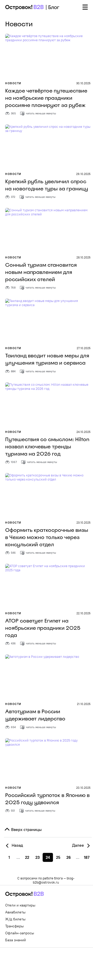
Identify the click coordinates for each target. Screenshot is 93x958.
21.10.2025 (83, 704)
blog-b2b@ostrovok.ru (53, 880)
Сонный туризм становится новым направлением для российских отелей (41, 272)
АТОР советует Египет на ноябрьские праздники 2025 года (42, 627)
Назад (17, 845)
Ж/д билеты (15, 919)
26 (68, 857)
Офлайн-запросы (19, 933)
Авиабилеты (15, 912)
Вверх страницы (26, 829)
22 (27, 857)
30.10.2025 (83, 83)
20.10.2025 (83, 787)
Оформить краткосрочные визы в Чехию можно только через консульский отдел (46, 537)
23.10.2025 (83, 522)
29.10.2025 (83, 174)
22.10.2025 (83, 613)
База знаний (15, 940)
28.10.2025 (83, 257)
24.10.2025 (83, 432)
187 (86, 857)
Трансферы (14, 926)
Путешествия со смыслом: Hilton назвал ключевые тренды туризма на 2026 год (47, 446)
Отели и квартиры (20, 905)
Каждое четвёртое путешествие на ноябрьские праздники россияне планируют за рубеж (46, 97)
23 (37, 857)
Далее (78, 845)
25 (58, 857)
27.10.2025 (83, 348)
